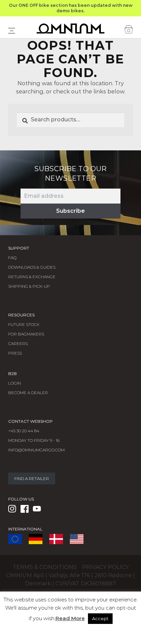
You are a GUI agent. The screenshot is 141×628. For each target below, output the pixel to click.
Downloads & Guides (31, 267)
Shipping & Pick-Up (29, 286)
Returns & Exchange (31, 276)
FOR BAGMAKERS (26, 334)
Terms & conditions (45, 567)
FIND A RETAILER (31, 478)
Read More (70, 618)
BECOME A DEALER (28, 392)
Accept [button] (100, 618)
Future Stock (23, 324)
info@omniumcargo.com (36, 449)
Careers (18, 343)
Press (15, 353)
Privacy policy (105, 567)
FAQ (12, 257)
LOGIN (14, 383)
